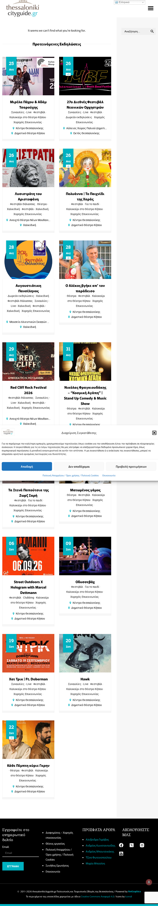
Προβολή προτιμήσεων (131, 466)
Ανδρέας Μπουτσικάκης (100, 851)
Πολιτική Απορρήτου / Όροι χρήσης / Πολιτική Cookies (71, 475)
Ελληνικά (123, 2)
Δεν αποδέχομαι (79, 466)
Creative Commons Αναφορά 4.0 (97, 896)
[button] (154, 433)
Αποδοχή (27, 466)
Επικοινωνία (109, 475)
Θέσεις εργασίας (55, 843)
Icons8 (128, 896)
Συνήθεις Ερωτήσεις (57, 865)
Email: (5, 847)
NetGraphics (134, 891)
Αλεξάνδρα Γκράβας (97, 839)
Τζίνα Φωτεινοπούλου (99, 857)
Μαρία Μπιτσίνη (95, 863)
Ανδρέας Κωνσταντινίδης (100, 845)
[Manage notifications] (149, 882)
